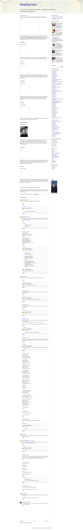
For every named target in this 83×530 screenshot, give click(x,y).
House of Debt (54, 94)
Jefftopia (23, 199)
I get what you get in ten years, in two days (59, 58)
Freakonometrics (54, 141)
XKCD (53, 149)
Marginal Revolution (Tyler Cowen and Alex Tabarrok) (57, 102)
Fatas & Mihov (54, 88)
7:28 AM (27, 454)
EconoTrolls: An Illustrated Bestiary (59, 44)
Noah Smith (26, 248)
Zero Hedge (54, 136)
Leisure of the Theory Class (56, 100)
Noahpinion (28, 4)
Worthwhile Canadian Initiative (56, 117)
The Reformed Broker (55, 134)
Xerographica (24, 216)
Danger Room (54, 161)
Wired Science (54, 150)
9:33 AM (27, 411)
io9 (52, 158)
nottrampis (24, 318)
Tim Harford (54, 114)
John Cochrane (54, 97)
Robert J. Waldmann (55, 108)
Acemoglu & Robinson (55, 70)
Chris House (54, 73)
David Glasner (54, 77)
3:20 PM (27, 290)
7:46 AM (30, 479)
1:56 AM (31, 297)
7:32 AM (28, 462)
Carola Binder (54, 72)
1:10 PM (26, 199)
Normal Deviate (54, 155)
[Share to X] (36, 194)
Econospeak (54, 85)
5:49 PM (27, 304)
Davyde (23, 276)
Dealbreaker (54, 122)
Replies (24, 206)
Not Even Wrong (54, 154)
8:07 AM (24, 434)
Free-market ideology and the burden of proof (59, 51)
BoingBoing (53, 162)
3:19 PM (31, 269)
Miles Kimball (54, 105)
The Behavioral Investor (55, 131)
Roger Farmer (54, 109)
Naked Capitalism (54, 128)
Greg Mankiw (54, 93)
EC (22, 434)
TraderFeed (54, 135)
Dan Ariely (53, 167)
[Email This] (34, 194)
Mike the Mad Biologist (55, 156)
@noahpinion (36, 190)
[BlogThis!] (35, 194)
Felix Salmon (54, 123)
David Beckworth (54, 76)
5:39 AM (27, 353)
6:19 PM (27, 318)
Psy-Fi (53, 130)
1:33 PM (31, 248)
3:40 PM (25, 493)
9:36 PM (31, 425)
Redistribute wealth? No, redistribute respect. (56, 38)
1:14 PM (28, 216)
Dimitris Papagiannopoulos (26, 440)
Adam (23, 493)
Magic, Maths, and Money (56, 127)
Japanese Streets (54, 157)
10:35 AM (32, 440)
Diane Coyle (54, 78)
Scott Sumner (54, 110)
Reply (23, 204)
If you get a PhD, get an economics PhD (59, 23)
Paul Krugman (54, 107)
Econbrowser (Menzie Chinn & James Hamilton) (56, 80)
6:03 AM (31, 283)
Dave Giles (53, 143)
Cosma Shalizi (54, 144)
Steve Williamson (54, 113)
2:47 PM (26, 276)
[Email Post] (33, 194)
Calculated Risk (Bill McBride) (56, 121)
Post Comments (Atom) (27, 522)
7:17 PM (27, 337)
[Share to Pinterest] (38, 194)
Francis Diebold (54, 140)
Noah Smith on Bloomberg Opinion (57, 16)
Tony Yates (53, 116)
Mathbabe (53, 168)
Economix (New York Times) (56, 84)
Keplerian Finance (54, 126)
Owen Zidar (54, 106)
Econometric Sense (55, 142)
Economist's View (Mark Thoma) (57, 83)
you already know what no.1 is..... (27, 474)
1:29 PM (27, 231)
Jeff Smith (53, 95)
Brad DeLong (54, 71)
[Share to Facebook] (37, 194)
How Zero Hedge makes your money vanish (59, 30)
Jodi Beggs (53, 96)
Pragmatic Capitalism (55, 129)
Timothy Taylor (54, 115)
